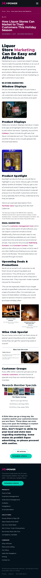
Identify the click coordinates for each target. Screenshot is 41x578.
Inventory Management (10, 496)
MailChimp (33, 243)
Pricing (4, 557)
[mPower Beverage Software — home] (9, 3)
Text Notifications (21, 574)
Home (3, 11)
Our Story (5, 550)
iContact (5, 245)
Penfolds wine (8, 206)
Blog (8, 11)
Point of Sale (6, 493)
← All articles (20, 451)
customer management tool (21, 226)
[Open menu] (37, 3)
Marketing (24, 50)
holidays (5, 133)
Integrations (6, 506)
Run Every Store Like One (11, 531)
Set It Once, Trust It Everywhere (13, 528)
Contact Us (6, 560)
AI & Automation (8, 509)
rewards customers (10, 374)
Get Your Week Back (9, 525)
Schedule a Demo (20, 456)
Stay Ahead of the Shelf (10, 522)
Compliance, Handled (9, 535)
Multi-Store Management (11, 500)
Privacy (4, 574)
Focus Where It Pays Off (10, 518)
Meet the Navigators (9, 553)
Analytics (5, 503)
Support (11, 574)
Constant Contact (20, 245)
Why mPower (7, 543)
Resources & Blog (8, 547)
